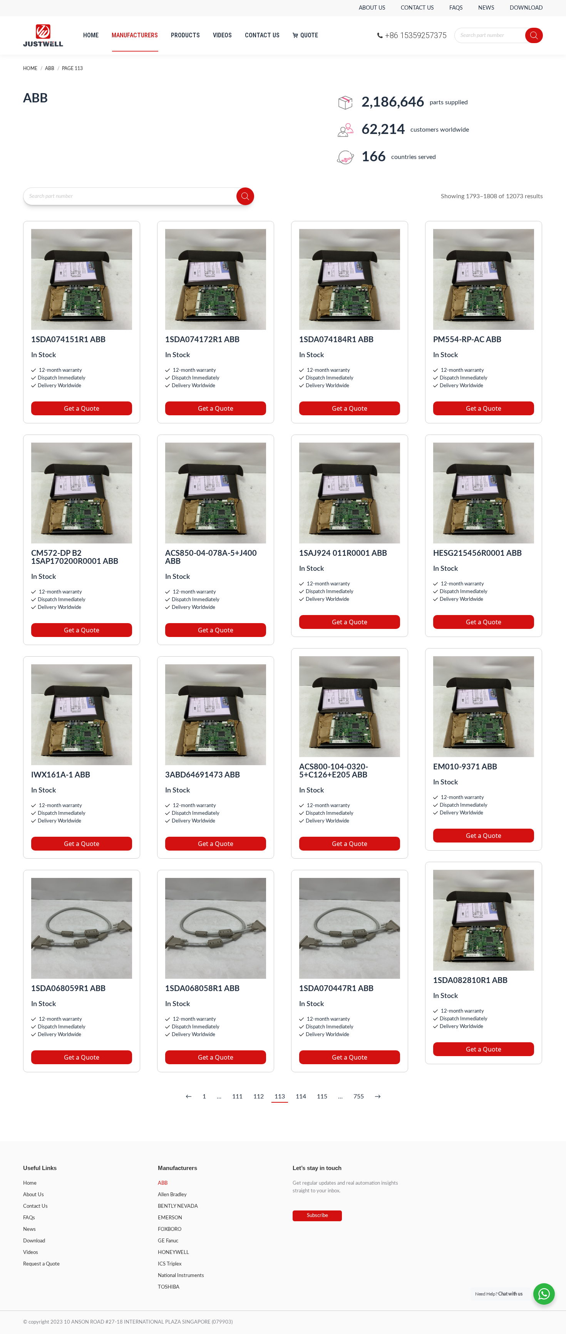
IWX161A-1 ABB (60, 775)
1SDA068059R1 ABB (68, 989)
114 (301, 1096)
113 (280, 1096)
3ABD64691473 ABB (202, 775)
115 (322, 1096)
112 (258, 1096)
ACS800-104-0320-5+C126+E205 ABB (333, 771)
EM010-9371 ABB (465, 767)
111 (237, 1096)
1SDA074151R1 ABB (68, 340)
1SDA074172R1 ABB (202, 340)
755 (358, 1096)
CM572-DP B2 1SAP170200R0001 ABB (74, 557)
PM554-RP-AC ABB (467, 340)
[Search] (534, 35)
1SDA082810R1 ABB (470, 981)
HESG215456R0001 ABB (477, 553)
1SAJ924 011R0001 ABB (343, 553)
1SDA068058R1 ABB (202, 989)
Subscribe (317, 1215)
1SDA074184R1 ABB (336, 340)
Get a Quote (81, 408)
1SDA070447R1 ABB (336, 989)
